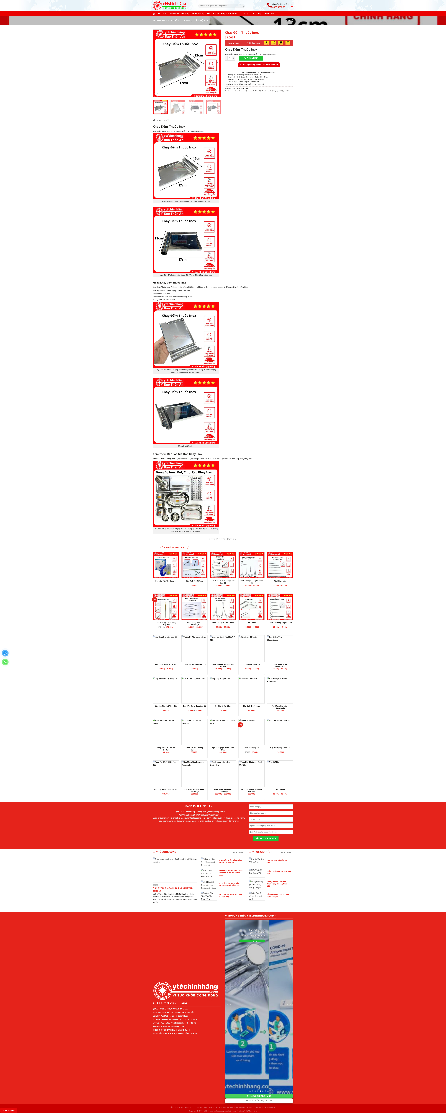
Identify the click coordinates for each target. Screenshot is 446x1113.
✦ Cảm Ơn (255, 14)
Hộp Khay (205, 20)
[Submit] (243, 6)
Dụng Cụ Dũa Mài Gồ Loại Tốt (165, 790)
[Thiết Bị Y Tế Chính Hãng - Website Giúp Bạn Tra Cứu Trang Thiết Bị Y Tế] (174, 5)
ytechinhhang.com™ (216, 812)
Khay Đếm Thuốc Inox (241, 49)
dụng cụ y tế (243, 91)
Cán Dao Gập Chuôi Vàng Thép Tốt (166, 624)
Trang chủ (161, 14)
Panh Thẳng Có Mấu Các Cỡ (223, 623)
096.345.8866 (176, 1023)
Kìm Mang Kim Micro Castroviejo (280, 707)
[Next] (217, 62)
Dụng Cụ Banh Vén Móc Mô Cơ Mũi (223, 665)
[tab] (155, 120)
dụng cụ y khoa (233, 91)
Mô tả (155, 120)
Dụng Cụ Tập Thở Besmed (165, 581)
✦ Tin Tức (244, 14)
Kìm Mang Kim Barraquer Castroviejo (194, 790)
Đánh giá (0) (164, 120)
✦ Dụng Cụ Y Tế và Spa (178, 14)
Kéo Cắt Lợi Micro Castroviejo (194, 624)
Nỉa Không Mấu (280, 581)
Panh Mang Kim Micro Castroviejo (223, 790)
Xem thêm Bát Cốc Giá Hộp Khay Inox (177, 454)
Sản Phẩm (173, 20)
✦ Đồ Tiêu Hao (196, 14)
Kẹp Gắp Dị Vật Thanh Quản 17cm (223, 749)
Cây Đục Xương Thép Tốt (280, 748)
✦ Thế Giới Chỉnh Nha (214, 14)
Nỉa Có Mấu (280, 790)
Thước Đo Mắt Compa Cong (194, 664)
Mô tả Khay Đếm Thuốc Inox (169, 282)
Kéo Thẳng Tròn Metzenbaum (280, 665)
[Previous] (157, 62)
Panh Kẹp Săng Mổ (251, 748)
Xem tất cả (238, 852)
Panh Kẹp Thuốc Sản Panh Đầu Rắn (251, 790)
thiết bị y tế (273, 91)
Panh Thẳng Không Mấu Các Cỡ (251, 582)
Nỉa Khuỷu (252, 623)
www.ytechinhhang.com (173, 1026)
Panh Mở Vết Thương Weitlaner (194, 749)
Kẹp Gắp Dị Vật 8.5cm (223, 706)
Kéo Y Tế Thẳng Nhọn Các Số (280, 623)
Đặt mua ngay (251, 58)
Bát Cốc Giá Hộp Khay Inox (164, 459)
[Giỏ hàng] (292, 5)
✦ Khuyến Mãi (232, 14)
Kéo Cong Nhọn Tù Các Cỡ (165, 664)
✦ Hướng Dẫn (268, 14)
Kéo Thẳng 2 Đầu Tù (251, 664)
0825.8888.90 (174, 1020)
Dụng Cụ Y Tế (190, 20)
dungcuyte (251, 91)
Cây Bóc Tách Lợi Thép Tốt (166, 706)
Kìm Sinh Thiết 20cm (194, 581)
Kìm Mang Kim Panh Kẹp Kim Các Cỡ (223, 582)
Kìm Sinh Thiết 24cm (251, 706)
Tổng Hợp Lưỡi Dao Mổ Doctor (166, 749)
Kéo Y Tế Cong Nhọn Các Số (194, 706)
